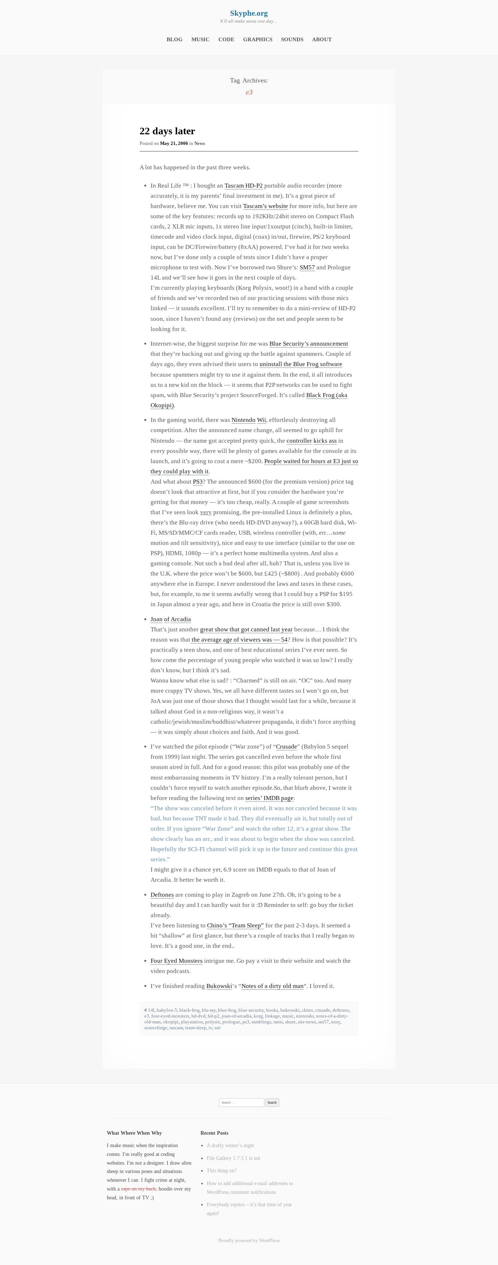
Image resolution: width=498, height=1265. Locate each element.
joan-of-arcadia (237, 1016)
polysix (212, 1021)
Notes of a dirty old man (272, 986)
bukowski (290, 1010)
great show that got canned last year (246, 629)
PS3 (198, 481)
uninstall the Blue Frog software (301, 364)
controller (299, 440)
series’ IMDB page (269, 798)
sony (335, 1021)
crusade (322, 1010)
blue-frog (227, 1010)
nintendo (305, 1016)
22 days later (167, 131)
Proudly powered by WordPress (249, 1240)
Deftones (162, 894)
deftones (340, 1010)
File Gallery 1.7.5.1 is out (233, 1158)
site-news (307, 1021)
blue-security (251, 1010)
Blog (175, 39)
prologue (231, 1021)
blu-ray (209, 1010)
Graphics (257, 39)
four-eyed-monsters (170, 1016)
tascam (176, 1027)
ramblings (261, 1021)
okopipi (171, 1021)
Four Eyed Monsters (177, 960)
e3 (146, 1016)
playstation (192, 1021)
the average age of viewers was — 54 (239, 639)
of (167, 619)
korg (258, 1016)
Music (200, 39)
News (199, 143)
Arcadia (181, 619)
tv (210, 1027)
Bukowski (219, 986)
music (288, 1016)
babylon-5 (167, 1010)
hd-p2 (213, 1016)
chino (307, 1010)
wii (217, 1027)
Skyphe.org (249, 13)
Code (226, 39)
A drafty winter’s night (230, 1145)
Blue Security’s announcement (308, 343)
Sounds (292, 39)
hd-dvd (198, 1016)
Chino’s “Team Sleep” (235, 925)
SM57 (307, 267)
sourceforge (155, 1027)
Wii (261, 419)
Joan (157, 619)
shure (290, 1021)
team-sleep (195, 1027)
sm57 (323, 1021)
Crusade (286, 746)
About (322, 39)
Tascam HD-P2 (244, 185)
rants (278, 1021)
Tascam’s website (265, 206)
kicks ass (325, 440)
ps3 (245, 1021)
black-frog (189, 1010)
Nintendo (244, 419)
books (272, 1010)
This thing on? (222, 1170)
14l (151, 1010)
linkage (272, 1016)
